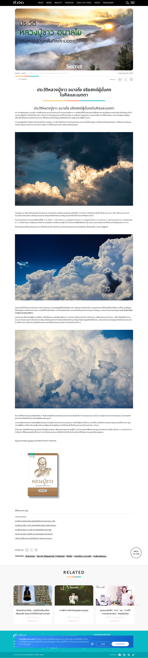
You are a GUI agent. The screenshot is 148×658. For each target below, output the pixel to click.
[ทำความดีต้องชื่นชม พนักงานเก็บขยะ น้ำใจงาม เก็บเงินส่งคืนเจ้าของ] (115, 604)
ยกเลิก (103, 644)
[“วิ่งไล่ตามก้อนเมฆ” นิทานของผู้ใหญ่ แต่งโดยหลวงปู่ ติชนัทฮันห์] (33, 604)
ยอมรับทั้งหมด (120, 644)
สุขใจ (24, 73)
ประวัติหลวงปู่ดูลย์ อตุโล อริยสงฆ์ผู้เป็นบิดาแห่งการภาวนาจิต (35, 521)
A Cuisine (23, 79)
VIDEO (97, 2)
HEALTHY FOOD (83, 2)
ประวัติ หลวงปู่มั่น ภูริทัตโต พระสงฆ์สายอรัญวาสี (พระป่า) (34, 534)
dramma (30, 556)
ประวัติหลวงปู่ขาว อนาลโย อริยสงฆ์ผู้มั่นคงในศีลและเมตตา (47, 73)
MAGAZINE (108, 2)
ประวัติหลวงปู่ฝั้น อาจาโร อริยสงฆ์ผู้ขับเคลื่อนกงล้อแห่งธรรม (35, 525)
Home (17, 73)
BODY (40, 2)
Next (137, 605)
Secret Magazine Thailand (51, 556)
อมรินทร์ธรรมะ (99, 556)
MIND (49, 2)
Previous (10, 605)
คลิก (26, 510)
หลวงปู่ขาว (31, 441)
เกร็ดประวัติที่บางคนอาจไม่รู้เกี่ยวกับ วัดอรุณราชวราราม (33, 538)
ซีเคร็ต (69, 556)
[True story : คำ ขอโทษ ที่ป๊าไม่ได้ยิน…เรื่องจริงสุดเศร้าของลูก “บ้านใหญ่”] (74, 604)
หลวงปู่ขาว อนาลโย (82, 556)
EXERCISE (69, 2)
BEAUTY (58, 2)
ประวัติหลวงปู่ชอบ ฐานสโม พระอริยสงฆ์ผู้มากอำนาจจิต (33, 529)
